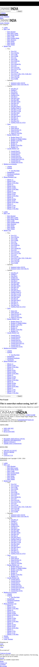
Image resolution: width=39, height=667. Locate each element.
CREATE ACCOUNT (10, 450)
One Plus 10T (15, 103)
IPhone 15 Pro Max (13, 196)
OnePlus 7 (14, 90)
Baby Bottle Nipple (12, 35)
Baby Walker (11, 44)
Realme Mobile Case (13, 135)
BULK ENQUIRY (9, 431)
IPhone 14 (10, 184)
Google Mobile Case (13, 148)
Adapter (9, 166)
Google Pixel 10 (15, 161)
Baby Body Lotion (12, 33)
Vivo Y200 (14, 59)
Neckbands (10, 175)
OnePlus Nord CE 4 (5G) (18, 122)
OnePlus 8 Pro (15, 95)
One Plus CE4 (15, 121)
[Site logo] (9, 9)
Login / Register (8, 639)
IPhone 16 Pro (11, 200)
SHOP (5, 454)
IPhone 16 (10, 197)
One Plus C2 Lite (16, 109)
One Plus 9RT (15, 100)
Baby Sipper (10, 41)
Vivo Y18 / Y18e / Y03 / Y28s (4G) (21, 74)
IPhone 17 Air (11, 207)
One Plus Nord (15, 113)
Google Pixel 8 (15, 151)
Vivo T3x (13, 58)
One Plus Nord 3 (16, 116)
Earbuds (9, 168)
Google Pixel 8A (16, 152)
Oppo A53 (14, 126)
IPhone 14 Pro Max (13, 189)
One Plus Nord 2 (16, 106)
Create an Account (5, 653)
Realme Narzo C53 (16, 137)
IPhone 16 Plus (11, 199)
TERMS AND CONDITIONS (12, 443)
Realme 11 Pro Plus (16, 140)
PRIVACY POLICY (10, 442)
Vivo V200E (14, 56)
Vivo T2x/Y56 (15, 67)
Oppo (9, 124)
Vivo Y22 (14, 51)
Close (1, 644)
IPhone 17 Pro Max (13, 208)
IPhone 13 (10, 179)
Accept (2, 658)
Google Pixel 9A (16, 156)
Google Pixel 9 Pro (16, 157)
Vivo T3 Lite (14, 72)
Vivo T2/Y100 (15, 75)
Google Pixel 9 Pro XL (17, 159)
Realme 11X (14, 142)
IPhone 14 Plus (11, 187)
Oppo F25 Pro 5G (16, 130)
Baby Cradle (11, 36)
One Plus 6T (14, 114)
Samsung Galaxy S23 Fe (18, 83)
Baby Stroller (11, 43)
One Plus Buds (15, 170)
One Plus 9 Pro (15, 98)
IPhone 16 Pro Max (13, 202)
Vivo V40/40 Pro (16, 64)
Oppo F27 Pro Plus (16, 133)
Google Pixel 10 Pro (17, 162)
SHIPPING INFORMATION (12, 440)
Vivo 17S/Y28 (15, 77)
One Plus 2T (14, 88)
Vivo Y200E (14, 79)
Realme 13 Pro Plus (16, 145)
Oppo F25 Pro (15, 131)
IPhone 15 (10, 191)
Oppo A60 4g (15, 128)
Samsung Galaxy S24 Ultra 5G (20, 84)
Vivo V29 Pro (15, 53)
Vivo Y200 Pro (15, 61)
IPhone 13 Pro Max (13, 183)
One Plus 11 (14, 105)
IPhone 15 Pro (11, 194)
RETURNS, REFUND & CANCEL (14, 438)
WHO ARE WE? (9, 428)
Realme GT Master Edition (18, 139)
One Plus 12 (14, 117)
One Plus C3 (14, 119)
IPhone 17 (10, 204)
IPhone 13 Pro (11, 181)
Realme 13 (14, 144)
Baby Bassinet (11, 31)
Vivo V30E (14, 54)
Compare (6, 637)
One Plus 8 (14, 92)
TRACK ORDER (9, 452)
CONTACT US (8, 455)
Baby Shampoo (11, 40)
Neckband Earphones (13, 174)
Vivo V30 (14, 62)
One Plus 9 (14, 96)
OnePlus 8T (14, 93)
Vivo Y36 (14, 66)
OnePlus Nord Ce (16, 108)
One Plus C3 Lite (16, 111)
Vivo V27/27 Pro (16, 69)
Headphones (10, 172)
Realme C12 (14, 147)
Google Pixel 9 (15, 154)
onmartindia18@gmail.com (26, 420)
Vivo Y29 (14, 70)
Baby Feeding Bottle (13, 38)
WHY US (6, 430)
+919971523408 (30, 415)
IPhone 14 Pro (11, 186)
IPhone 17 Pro (11, 205)
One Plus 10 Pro (15, 101)
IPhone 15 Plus (11, 192)
